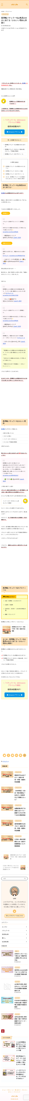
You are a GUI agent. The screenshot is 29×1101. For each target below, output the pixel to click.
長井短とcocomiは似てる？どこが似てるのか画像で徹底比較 (21, 972)
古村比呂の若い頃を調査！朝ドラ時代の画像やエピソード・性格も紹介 (21, 1020)
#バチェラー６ (21, 338)
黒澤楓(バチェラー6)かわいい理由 (14, 171)
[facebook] (8, 755)
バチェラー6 (5, 761)
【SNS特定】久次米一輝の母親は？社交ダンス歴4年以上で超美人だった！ (20, 795)
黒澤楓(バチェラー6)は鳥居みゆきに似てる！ (15, 167)
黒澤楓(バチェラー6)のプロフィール (15, 174)
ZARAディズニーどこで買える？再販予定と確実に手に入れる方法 (21, 957)
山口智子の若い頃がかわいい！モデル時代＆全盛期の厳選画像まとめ (21, 987)
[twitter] (4, 755)
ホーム (3, 1090)
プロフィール (10, 1090)
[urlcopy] (24, 755)
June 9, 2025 (17, 301)
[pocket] (12, 755)
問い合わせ (17, 1090)
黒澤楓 (24, 83)
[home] (14, 911)
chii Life (14, 4)
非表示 (16, 162)
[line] (20, 755)
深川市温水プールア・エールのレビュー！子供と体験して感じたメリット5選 (21, 1060)
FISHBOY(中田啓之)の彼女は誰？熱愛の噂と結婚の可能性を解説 (21, 1003)
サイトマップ (17, 1092)
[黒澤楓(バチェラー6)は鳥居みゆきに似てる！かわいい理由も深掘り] (16, 755)
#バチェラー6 (9, 293)
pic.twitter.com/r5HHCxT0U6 (10, 295)
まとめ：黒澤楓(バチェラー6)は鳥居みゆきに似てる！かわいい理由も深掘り (15, 177)
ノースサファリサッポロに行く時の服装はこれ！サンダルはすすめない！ (21, 1074)
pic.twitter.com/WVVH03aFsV (10, 475)
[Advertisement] (14, 43)
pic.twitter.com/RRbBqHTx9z (17, 255)
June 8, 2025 (17, 237)
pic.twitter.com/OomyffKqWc (10, 232)
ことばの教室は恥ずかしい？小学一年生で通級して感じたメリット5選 (21, 1046)
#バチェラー (6, 255)
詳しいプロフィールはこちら (14, 916)
